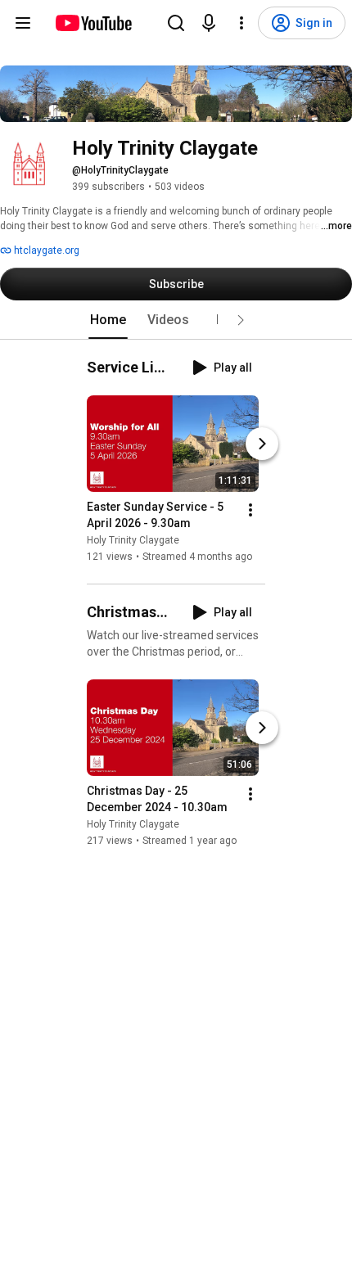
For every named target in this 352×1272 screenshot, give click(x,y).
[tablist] (176, 320)
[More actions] (250, 510)
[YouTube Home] (93, 23)
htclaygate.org (45, 250)
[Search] (176, 23)
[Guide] (23, 23)
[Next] (262, 443)
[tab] (108, 320)
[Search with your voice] (208, 23)
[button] (240, 320)
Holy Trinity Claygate (133, 540)
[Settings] (241, 23)
